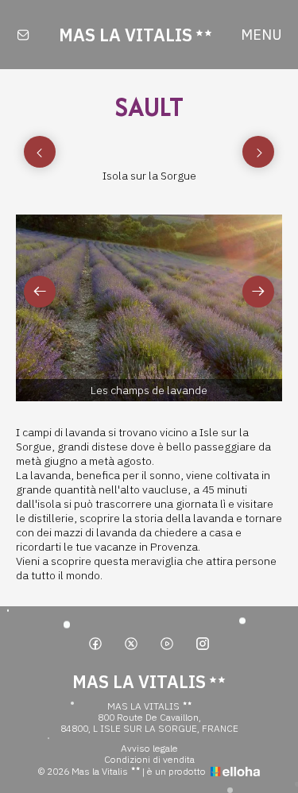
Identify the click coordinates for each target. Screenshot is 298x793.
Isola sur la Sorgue (149, 175)
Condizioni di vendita (149, 759)
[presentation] (40, 152)
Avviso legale (149, 748)
